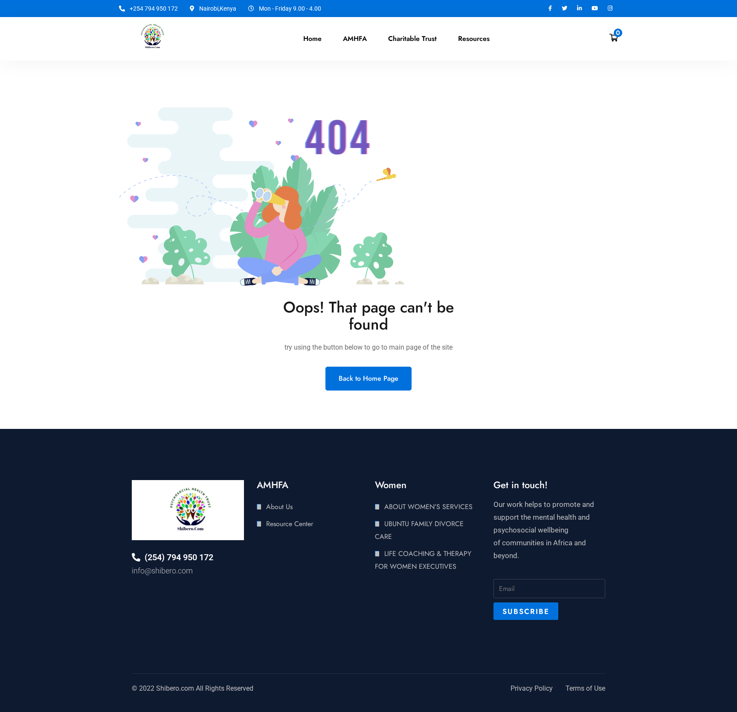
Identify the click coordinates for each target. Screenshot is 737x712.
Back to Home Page (368, 378)
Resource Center (289, 524)
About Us (279, 507)
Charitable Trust (412, 38)
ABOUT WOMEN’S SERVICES (428, 507)
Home (312, 38)
